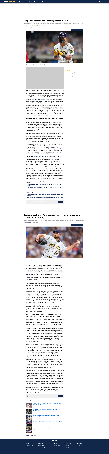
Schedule (26, 1)
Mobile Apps (79, 443)
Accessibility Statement (43, 447)
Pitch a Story (41, 445)
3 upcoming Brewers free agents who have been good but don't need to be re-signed (45, 195)
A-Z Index (56, 447)
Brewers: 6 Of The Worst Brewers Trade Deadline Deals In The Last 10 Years (45, 197)
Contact (55, 443)
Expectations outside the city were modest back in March (39, 99)
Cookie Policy (80, 445)
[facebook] (99, 1)
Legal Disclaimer (30, 447)
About (27, 443)
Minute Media (20, 450)
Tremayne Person (29, 27)
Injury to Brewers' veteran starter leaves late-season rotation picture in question (44, 185)
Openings (40, 443)
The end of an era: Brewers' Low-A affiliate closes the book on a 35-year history (44, 188)
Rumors (21, 1)
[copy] (33, 30)
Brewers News (33, 206)
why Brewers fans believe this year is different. (45, 168)
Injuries (39, 1)
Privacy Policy (57, 445)
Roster (35, 1)
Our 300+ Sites (67, 443)
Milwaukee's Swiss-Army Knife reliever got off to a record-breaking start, (42, 267)
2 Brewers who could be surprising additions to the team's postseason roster (44, 181)
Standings (31, 1)
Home (27, 206)
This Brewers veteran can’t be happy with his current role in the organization (42, 191)
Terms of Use (67, 445)
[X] (101, 1)
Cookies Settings (68, 447)
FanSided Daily (29, 445)
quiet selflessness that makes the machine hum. (46, 156)
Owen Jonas (28, 222)
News (17, 1)
